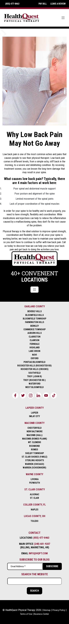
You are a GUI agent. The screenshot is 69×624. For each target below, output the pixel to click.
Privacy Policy (58, 610)
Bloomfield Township (34, 318)
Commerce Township (34, 329)
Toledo (34, 521)
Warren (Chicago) (34, 464)
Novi (34, 354)
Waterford (34, 383)
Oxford (35, 358)
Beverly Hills (34, 311)
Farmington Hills (34, 322)
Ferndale (34, 344)
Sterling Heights (34, 460)
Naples (34, 509)
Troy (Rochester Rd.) (34, 380)
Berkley (34, 326)
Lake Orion (34, 351)
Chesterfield (34, 428)
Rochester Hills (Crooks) (34, 369)
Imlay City (34, 416)
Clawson (34, 340)
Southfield (34, 373)
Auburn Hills (34, 333)
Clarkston (34, 336)
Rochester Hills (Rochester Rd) (34, 365)
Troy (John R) (34, 376)
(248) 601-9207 (42, 543)
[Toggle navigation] (63, 18)
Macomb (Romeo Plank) (34, 438)
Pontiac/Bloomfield (34, 362)
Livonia (35, 479)
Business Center (41, 614)
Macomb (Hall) (35, 435)
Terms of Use (26, 614)
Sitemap (47, 610)
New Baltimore (35, 431)
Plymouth (34, 482)
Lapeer (34, 412)
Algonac (34, 494)
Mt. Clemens (34, 442)
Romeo (34, 449)
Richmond (34, 446)
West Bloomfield (34, 387)
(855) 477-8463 (41, 537)
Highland (35, 347)
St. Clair (34, 498)
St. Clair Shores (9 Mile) (34, 456)
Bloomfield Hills (34, 315)
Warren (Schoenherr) (34, 467)
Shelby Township (34, 453)
